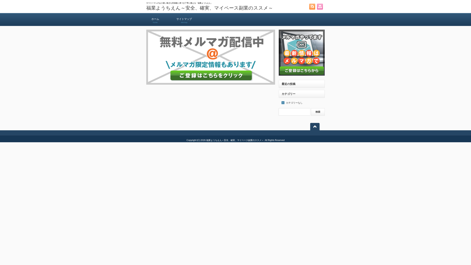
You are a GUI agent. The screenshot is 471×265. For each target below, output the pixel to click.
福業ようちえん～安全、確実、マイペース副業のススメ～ (209, 8)
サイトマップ (184, 20)
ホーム (155, 20)
